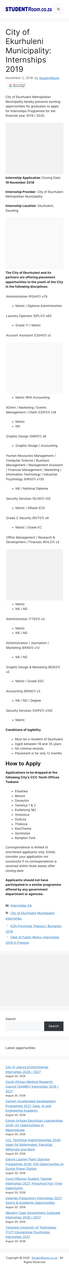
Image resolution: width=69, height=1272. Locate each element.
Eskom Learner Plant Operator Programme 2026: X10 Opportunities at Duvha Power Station (34, 1163)
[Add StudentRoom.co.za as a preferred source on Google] (17, 86)
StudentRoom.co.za (44, 1258)
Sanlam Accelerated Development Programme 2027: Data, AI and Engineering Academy (31, 1105)
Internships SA (21, 905)
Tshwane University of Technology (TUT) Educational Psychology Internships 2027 (31, 1232)
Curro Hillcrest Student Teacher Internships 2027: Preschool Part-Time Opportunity (34, 1183)
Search (11, 1019)
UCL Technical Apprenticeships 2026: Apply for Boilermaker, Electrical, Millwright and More (33, 1144)
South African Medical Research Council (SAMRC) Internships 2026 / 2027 (32, 1086)
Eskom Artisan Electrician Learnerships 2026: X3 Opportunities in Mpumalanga (34, 1125)
